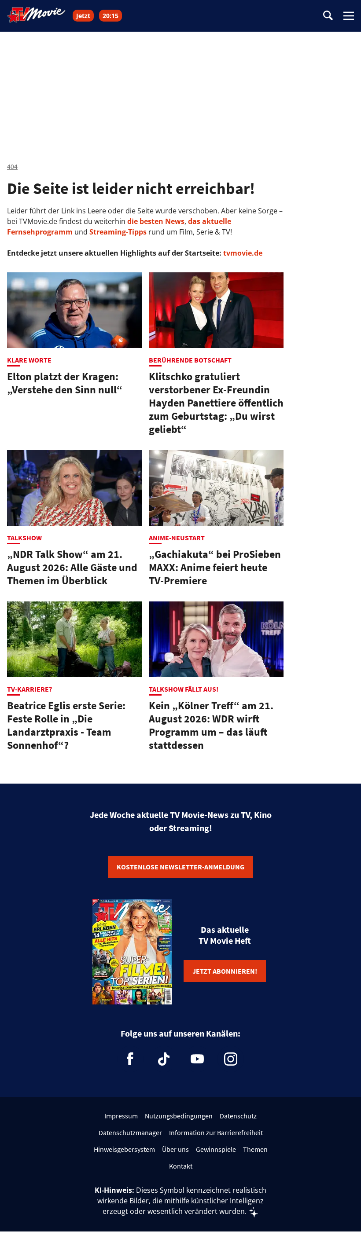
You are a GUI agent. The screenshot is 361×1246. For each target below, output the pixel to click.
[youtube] (197, 1059)
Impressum (121, 1115)
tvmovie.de (242, 253)
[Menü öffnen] (348, 16)
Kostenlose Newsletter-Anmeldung (180, 866)
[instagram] (230, 1059)
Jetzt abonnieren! (224, 971)
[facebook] (130, 1059)
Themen (255, 1149)
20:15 (110, 15)
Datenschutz (238, 1115)
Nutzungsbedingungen (179, 1115)
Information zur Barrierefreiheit (216, 1132)
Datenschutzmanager (130, 1132)
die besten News (155, 221)
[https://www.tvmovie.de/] (36, 15)
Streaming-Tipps (118, 232)
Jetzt (83, 15)
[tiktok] (164, 1059)
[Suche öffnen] (328, 16)
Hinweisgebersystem (124, 1149)
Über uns (175, 1149)
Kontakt (180, 1166)
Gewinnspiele (216, 1149)
